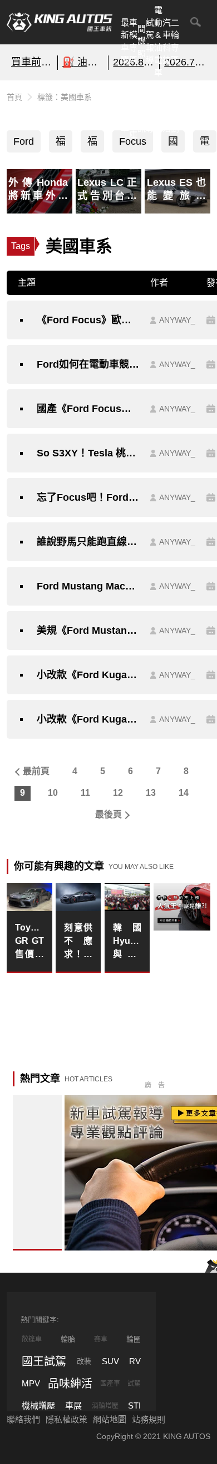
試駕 (134, 1383)
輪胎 (68, 1339)
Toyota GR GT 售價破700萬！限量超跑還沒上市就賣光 (29, 942)
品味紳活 (166, 109)
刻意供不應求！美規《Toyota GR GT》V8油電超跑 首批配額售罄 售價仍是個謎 (78, 942)
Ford (23, 141)
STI (134, 1405)
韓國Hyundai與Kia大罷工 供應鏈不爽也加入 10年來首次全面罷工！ (127, 942)
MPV (31, 1383)
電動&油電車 (158, 41)
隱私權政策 (66, 1419)
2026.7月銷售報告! (185, 62)
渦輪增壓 (105, 1406)
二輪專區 (175, 41)
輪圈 (133, 1339)
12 (118, 792)
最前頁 (36, 771)
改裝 (84, 1361)
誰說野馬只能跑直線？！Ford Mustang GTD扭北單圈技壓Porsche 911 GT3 (88, 541)
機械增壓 (38, 1405)
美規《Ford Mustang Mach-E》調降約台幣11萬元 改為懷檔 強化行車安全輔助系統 (88, 630)
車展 (73, 1405)
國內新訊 (141, 109)
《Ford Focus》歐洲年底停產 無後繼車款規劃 (88, 320)
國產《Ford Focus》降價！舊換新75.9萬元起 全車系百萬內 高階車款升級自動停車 (88, 408)
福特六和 (92, 144)
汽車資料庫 (133, 109)
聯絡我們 (23, 1419)
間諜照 (141, 41)
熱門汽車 (125, 109)
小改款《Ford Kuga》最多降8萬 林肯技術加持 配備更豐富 (88, 674)
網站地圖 (109, 1419)
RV (135, 1361)
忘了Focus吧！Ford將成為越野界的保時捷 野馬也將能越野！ (88, 497)
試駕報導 (150, 41)
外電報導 (150, 109)
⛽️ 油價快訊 (83, 62)
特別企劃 (175, 109)
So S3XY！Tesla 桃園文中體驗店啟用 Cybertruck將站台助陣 (88, 453)
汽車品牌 (158, 109)
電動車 (205, 144)
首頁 (14, 97)
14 (184, 792)
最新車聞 (125, 41)
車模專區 (133, 41)
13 (151, 792)
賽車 (100, 1339)
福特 (61, 144)
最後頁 (108, 814)
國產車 (110, 1383)
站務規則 (148, 1419)
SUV (110, 1361)
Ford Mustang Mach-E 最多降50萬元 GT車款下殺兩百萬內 (88, 586)
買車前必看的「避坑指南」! (32, 62)
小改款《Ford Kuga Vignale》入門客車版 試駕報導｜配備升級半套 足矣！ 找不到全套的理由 (88, 719)
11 (85, 792)
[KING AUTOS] (59, 22)
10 (53, 792)
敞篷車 (32, 1339)
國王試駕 (44, 1361)
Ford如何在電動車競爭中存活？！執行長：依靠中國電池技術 (88, 364)
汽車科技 (166, 41)
